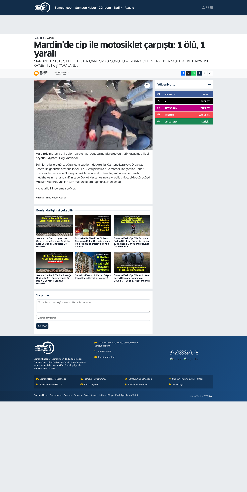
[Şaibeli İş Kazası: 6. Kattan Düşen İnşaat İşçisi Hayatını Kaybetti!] (93, 262)
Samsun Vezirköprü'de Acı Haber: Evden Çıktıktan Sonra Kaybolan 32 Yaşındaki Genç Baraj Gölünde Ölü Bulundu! (132, 242)
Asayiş (129, 7)
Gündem (105, 7)
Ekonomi (78, 395)
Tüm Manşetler (91, 384)
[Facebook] (171, 352)
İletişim (102, 395)
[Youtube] (186, 352)
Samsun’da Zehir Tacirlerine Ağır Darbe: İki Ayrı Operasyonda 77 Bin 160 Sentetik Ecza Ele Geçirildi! (54, 279)
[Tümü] (209, 84)
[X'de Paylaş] (188, 73)
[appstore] (176, 359)
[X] (176, 352)
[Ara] (207, 7)
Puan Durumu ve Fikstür (51, 384)
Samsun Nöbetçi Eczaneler (53, 378)
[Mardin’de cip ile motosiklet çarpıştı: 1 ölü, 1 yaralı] (93, 115)
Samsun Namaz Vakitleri (140, 378)
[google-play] (191, 359)
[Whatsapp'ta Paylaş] (193, 73)
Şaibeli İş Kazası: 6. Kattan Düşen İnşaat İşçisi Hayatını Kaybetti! (93, 277)
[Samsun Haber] (42, 7)
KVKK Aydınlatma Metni (126, 395)
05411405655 (104, 351)
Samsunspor (64, 7)
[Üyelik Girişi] (203, 7)
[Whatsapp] (191, 352)
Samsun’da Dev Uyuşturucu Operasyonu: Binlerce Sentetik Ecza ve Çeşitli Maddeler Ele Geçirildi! (53, 242)
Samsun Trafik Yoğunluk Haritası (187, 378)
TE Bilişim (208, 396)
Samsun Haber (85, 7)
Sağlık (117, 7)
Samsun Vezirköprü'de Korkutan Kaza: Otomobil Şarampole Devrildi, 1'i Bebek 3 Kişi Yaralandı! (132, 278)
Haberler (39, 38)
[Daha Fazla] (199, 73)
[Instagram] (181, 352)
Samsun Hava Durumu (95, 378)
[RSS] (197, 352)
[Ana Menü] (211, 7)
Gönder (42, 326)
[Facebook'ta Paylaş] (183, 73)
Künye (110, 395)
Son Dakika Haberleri (137, 384)
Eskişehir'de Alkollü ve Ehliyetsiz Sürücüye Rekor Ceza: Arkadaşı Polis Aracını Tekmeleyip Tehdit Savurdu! (92, 242)
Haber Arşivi (178, 384)
